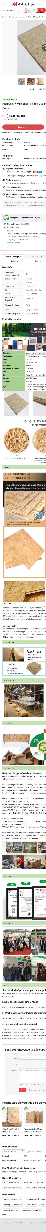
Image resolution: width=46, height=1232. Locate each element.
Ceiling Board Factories (12, 1199)
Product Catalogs (35, 1151)
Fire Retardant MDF (9, 1160)
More (4, 1214)
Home (4, 17)
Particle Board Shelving (12, 1188)
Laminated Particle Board (35, 1188)
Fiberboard (28, 1182)
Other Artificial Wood (11, 1182)
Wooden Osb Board (11, 1210)
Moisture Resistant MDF (32, 1160)
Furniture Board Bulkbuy (32, 1210)
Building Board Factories (13, 1205)
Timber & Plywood (34, 17)
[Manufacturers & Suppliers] (23, 4)
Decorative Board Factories (36, 1199)
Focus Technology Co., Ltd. (30, 1223)
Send (22, 1090)
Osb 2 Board (31, 1205)
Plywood (5, 1156)
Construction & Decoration (17, 17)
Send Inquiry (23, 127)
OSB (25, 1156)
